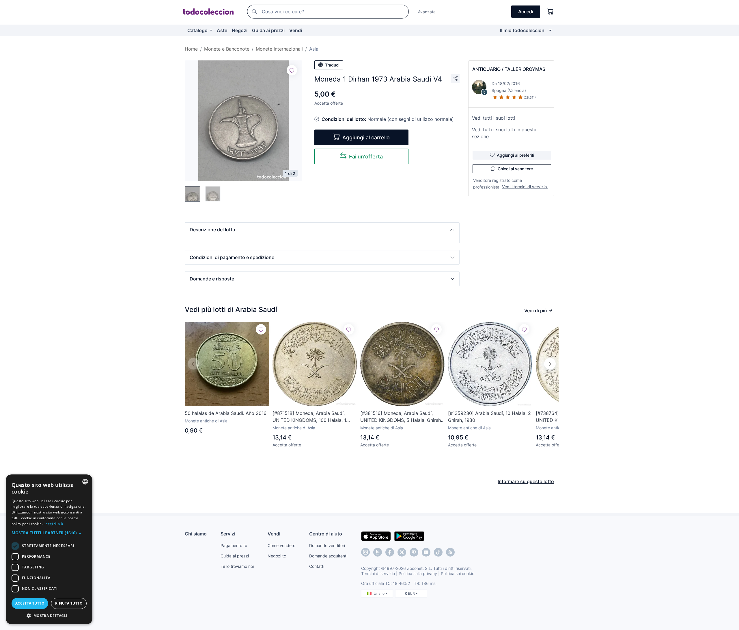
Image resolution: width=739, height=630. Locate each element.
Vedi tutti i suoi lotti (493, 118)
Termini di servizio (378, 573)
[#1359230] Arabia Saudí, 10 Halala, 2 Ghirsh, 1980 (489, 416)
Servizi (228, 534)
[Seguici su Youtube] (426, 552)
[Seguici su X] (402, 552)
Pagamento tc (234, 545)
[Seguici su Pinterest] (414, 552)
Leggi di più (53, 523)
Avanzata (427, 11)
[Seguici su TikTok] (438, 552)
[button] (322, 229)
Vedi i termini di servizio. (525, 186)
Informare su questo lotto (526, 481)
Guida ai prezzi (268, 30)
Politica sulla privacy (418, 573)
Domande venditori (327, 545)
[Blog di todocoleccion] (450, 552)
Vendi (295, 30)
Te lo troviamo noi (237, 566)
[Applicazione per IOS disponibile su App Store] (376, 536)
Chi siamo (196, 534)
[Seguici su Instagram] (365, 552)
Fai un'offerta (366, 157)
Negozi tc (277, 555)
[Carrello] (550, 11)
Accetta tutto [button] (29, 603)
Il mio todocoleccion (522, 30)
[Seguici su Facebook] (389, 552)
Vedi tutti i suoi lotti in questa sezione (504, 133)
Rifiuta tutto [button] (69, 603)
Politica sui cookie (457, 573)
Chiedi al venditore (515, 168)
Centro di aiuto (325, 534)
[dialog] (49, 549)
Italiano (379, 593)
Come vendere (281, 545)
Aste (222, 30)
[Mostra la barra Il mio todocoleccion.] (550, 30)
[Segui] (292, 70)
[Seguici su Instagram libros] (377, 552)
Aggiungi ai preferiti (515, 155)
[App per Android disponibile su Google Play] (409, 536)
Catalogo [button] (198, 30)
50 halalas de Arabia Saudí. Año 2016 (225, 413)
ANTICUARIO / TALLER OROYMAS (508, 69)
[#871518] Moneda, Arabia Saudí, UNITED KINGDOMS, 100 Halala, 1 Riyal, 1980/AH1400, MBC (309, 417)
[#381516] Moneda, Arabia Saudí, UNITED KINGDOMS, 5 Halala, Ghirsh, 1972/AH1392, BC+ (401, 417)
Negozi (239, 30)
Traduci (332, 64)
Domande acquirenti (328, 555)
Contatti (316, 566)
